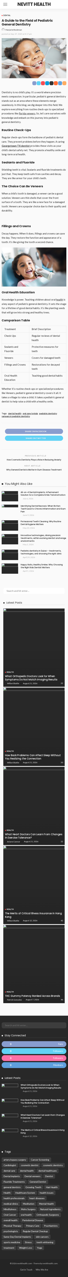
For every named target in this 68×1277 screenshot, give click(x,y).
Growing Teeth (33, 1187)
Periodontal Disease (32, 1220)
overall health (10, 1220)
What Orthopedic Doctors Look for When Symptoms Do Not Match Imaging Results (31, 677)
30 (62, 762)
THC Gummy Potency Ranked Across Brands (32, 996)
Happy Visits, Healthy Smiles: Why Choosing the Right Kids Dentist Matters (42, 566)
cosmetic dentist (29, 1165)
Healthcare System (25, 1192)
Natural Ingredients (50, 1209)
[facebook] (34, 1044)
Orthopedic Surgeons (47, 1214)
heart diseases (37, 1198)
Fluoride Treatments (14, 1181)
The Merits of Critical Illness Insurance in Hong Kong (33, 915)
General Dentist (38, 1181)
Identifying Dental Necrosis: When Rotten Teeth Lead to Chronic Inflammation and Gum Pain (43, 508)
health (59, 299)
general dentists (12, 1187)
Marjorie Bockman (13, 30)
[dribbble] (34, 1058)
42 (62, 920)
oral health (26, 1214)
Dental (7, 15)
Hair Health (52, 1187)
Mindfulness (10, 1209)
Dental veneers (32, 1176)
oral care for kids (30, 413)
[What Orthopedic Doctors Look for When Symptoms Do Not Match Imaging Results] (34, 647)
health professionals (14, 1198)
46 (62, 999)
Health (10, 672)
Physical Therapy (12, 1225)
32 (62, 683)
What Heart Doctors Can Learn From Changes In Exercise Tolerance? (33, 836)
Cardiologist (10, 1165)
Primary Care (32, 1225)
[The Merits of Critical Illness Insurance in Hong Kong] (34, 885)
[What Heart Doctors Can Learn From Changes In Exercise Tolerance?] (34, 806)
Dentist (49, 1176)
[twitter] (34, 1051)
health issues (46, 1192)
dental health (14, 413)
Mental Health (46, 1203)
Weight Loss (25, 1247)
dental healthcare (47, 1170)
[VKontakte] (34, 1065)
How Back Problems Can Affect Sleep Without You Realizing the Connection (33, 756)
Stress (28, 1242)
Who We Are (42, 1269)
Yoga (39, 1247)
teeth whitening (44, 1242)
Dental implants (12, 1176)
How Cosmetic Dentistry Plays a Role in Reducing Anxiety (34, 459)
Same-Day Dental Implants (17, 1236)
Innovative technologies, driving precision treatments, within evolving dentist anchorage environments (43, 538)
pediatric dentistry (48, 413)
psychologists (11, 1231)
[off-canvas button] (5, 4)
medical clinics (11, 1203)
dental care (9, 1170)
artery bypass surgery (15, 1159)
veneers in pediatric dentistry (16, 416)
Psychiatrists (51, 1225)
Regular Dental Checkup (35, 1231)
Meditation (28, 1203)
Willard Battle (13, 683)
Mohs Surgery (28, 1209)
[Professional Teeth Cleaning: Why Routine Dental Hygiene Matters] (10, 525)
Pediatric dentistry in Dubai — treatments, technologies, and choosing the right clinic (41, 552)
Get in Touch (26, 1269)
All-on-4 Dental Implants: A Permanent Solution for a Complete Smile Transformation (43, 493)
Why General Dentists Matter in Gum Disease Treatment (34, 469)
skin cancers (42, 1236)
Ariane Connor (13, 841)
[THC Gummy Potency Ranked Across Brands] (34, 964)
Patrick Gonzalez (14, 999)
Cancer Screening (40, 1159)
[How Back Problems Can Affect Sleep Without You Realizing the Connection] (34, 726)
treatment (9, 1247)
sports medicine (12, 1242)
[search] (63, 4)
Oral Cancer (10, 1214)
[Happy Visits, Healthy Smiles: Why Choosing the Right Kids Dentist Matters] (10, 568)
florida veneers (27, 113)
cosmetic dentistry (53, 1165)
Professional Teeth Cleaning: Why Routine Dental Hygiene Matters (41, 523)
